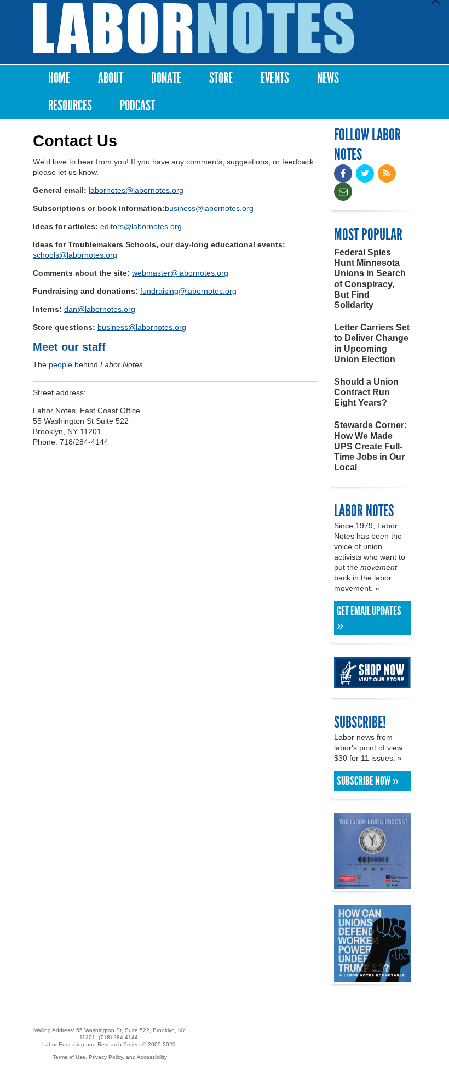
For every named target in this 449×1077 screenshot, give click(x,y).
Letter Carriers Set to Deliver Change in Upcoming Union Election (372, 343)
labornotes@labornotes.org (136, 190)
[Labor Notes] (193, 28)
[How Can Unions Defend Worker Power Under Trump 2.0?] (372, 977)
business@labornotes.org (209, 208)
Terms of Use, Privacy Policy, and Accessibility (110, 1057)
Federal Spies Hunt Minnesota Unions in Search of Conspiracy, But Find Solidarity (370, 279)
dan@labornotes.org (99, 309)
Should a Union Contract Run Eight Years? (366, 392)
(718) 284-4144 (118, 1037)
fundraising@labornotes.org (188, 291)
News (328, 78)
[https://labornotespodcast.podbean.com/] (372, 884)
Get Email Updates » (369, 618)
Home (59, 78)
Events (275, 78)
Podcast (137, 105)
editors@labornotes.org (141, 226)
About (110, 78)
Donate (166, 78)
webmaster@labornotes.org (180, 273)
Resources (70, 105)
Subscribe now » (368, 781)
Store (221, 78)
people (60, 364)
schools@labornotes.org (75, 254)
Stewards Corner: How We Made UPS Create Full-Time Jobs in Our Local (370, 446)
